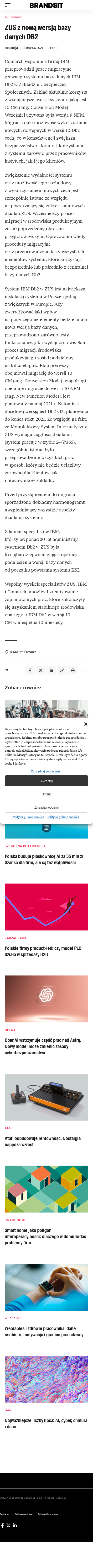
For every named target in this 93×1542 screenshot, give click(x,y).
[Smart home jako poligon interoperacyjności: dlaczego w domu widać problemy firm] (46, 1189)
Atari (9, 1128)
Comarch (30, 652)
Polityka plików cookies (28, 817)
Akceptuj (47, 781)
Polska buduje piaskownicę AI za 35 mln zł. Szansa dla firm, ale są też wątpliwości (45, 859)
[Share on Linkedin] (51, 670)
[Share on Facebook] (30, 670)
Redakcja (11, 48)
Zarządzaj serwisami (45, 771)
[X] (8, 1525)
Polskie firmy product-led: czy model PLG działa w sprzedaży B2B (43, 951)
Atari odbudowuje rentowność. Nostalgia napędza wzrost (43, 1141)
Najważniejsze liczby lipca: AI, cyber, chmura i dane (46, 1423)
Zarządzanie (16, 938)
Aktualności (13, 17)
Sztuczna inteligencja (25, 846)
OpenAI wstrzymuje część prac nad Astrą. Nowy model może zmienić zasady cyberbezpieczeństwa (43, 1046)
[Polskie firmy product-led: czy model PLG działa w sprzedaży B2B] (46, 907)
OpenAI (10, 1030)
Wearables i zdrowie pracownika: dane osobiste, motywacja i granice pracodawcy (44, 1331)
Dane (9, 1410)
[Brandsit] (46, 5)
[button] (85, 724)
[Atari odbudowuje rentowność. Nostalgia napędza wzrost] (46, 1097)
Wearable (13, 1318)
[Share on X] (40, 670)
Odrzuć (46, 794)
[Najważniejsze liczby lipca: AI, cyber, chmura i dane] (46, 1379)
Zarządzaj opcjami (46, 807)
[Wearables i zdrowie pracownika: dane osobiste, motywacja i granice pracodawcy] (46, 1287)
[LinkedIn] (15, 1525)
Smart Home (15, 1220)
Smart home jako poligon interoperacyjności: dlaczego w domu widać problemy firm (45, 1236)
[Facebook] (2, 1525)
